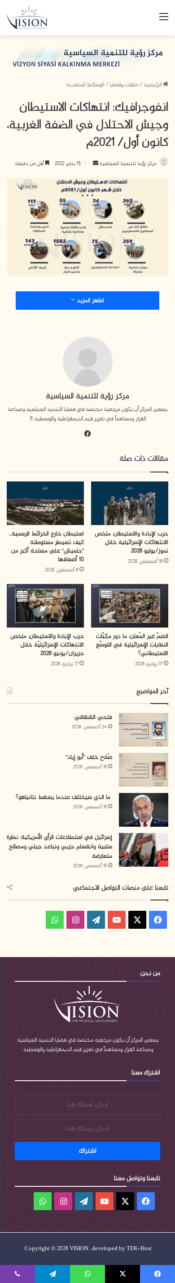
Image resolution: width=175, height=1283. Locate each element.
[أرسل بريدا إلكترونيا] (95, 163)
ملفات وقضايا (123, 85)
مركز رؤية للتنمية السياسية (127, 163)
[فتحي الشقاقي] (143, 730)
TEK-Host (139, 1249)
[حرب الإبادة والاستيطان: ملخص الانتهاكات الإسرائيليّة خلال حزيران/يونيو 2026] (45, 606)
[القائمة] (163, 21)
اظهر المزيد (89, 300)
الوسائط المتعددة (85, 85)
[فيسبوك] (87, 433)
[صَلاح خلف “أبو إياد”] (143, 770)
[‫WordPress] (96, 920)
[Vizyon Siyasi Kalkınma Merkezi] (32, 17)
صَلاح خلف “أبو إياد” (89, 757)
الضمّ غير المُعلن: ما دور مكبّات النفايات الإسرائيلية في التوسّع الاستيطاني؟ (132, 645)
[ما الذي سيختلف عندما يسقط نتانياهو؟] (143, 810)
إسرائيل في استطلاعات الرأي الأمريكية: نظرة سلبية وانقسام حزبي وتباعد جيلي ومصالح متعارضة (59, 846)
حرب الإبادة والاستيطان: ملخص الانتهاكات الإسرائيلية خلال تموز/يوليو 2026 (131, 542)
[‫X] (137, 920)
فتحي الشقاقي (93, 717)
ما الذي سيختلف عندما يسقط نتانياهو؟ (64, 797)
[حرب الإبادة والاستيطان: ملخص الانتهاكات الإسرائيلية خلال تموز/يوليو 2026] (129, 503)
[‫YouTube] (117, 920)
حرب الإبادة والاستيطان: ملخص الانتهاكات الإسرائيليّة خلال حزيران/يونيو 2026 (47, 645)
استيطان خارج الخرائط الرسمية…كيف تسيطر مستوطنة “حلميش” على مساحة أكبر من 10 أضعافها (46, 547)
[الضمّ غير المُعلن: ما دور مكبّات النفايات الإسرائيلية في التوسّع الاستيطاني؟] (129, 606)
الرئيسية (153, 85)
